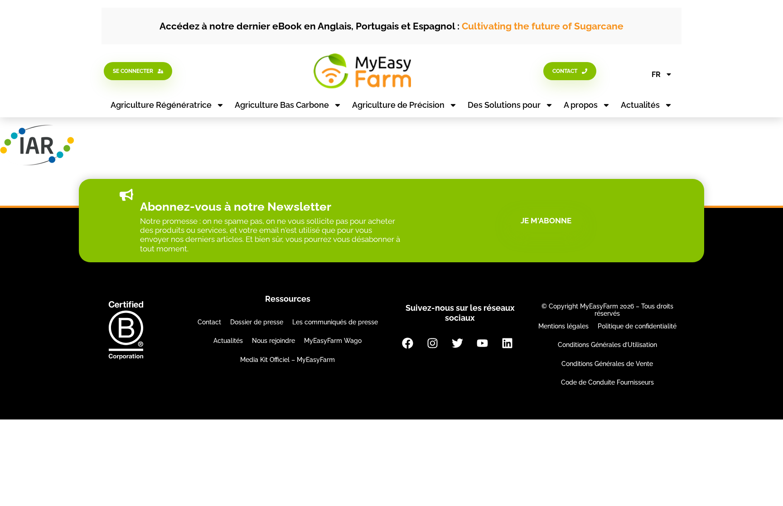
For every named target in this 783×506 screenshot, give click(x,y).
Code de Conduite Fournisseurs (607, 382)
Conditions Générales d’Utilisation (607, 344)
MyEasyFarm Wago (333, 340)
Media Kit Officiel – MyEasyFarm (287, 359)
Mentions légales (563, 326)
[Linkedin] (507, 343)
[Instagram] (432, 343)
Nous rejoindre (273, 340)
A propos (581, 105)
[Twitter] (457, 343)
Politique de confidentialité (637, 326)
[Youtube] (482, 343)
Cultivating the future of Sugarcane (543, 26)
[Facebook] (407, 343)
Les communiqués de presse (335, 322)
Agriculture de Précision (398, 105)
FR (656, 74)
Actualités (640, 105)
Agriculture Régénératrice (161, 105)
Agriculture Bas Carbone (282, 105)
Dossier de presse (256, 322)
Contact (209, 322)
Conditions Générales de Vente (607, 363)
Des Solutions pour (504, 105)
